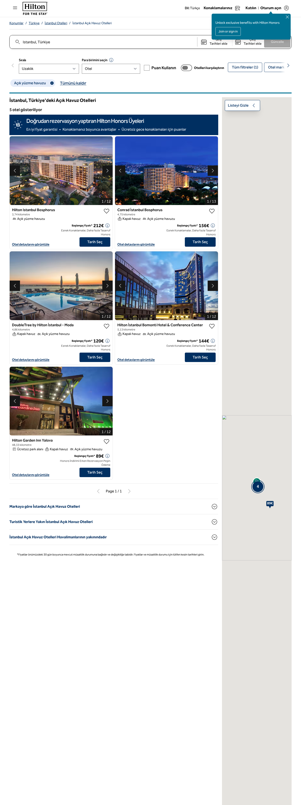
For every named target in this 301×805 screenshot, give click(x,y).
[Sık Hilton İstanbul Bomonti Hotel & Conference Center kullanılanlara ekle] (212, 326)
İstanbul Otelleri (56, 23)
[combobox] (103, 41)
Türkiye (34, 23)
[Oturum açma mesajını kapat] (287, 17)
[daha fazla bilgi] (107, 225)
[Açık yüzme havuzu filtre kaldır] (52, 83)
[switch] (186, 68)
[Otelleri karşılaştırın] (186, 67)
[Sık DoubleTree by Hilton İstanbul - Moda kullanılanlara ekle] (106, 326)
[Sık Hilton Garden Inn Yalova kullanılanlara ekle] (106, 441)
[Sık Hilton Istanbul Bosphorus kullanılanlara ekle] (106, 211)
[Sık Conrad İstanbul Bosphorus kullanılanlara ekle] (212, 211)
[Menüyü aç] (15, 7)
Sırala (22, 60)
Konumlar (16, 23)
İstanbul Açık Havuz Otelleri (92, 23)
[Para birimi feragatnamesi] (111, 60)
